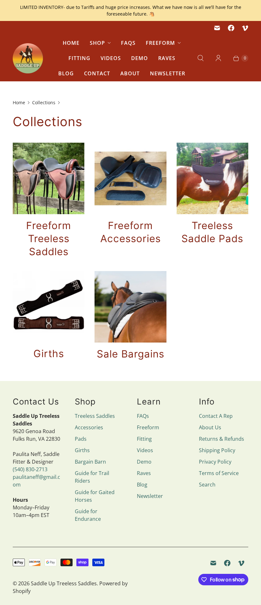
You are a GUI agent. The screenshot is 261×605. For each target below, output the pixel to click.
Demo (139, 58)
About (130, 73)
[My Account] (218, 58)
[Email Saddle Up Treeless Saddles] (217, 28)
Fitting (79, 58)
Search (207, 484)
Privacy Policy (215, 461)
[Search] (200, 58)
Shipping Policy (217, 450)
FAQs (128, 42)
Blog (66, 73)
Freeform (160, 42)
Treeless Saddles (95, 415)
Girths (82, 450)
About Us (210, 427)
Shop (97, 42)
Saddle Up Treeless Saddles (64, 583)
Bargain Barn (90, 461)
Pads (81, 438)
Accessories (89, 427)
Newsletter (167, 73)
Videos (111, 58)
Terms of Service (219, 473)
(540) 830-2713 (30, 469)
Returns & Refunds (221, 438)
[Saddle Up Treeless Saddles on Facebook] (231, 28)
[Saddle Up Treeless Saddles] (28, 58)
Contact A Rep (216, 415)
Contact (97, 73)
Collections (43, 102)
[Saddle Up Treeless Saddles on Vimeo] (245, 28)
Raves (166, 58)
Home (71, 42)
